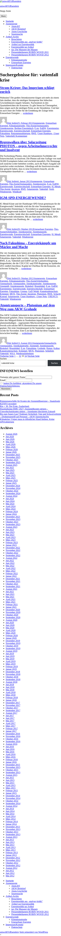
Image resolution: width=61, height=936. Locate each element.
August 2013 (11, 837)
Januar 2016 (11, 762)
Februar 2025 (12, 480)
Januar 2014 (11, 824)
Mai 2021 (10, 597)
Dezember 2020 (13, 609)
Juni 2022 (10, 563)
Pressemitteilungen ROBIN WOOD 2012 (30, 55)
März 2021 (10, 602)
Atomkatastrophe (34, 283)
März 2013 (10, 850)
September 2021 (13, 586)
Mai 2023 (10, 535)
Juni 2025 (10, 470)
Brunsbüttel (39, 286)
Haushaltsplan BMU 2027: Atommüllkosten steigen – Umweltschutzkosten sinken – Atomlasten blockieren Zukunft (27, 410)
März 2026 (10, 447)
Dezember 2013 (13, 826)
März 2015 (10, 788)
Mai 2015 (10, 783)
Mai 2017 (10, 721)
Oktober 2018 (12, 677)
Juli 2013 (10, 839)
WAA (12, 353)
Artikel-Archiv (12, 36)
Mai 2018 (10, 690)
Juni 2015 (10, 780)
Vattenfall (9, 136)
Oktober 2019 (12, 646)
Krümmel (4, 294)
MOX (12, 294)
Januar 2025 (11, 483)
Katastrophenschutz (49, 291)
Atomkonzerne (6, 128)
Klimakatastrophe (19, 60)
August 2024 (11, 496)
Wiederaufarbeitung (25, 353)
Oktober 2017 (12, 708)
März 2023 (10, 540)
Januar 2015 (11, 793)
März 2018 (10, 695)
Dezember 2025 (13, 454)
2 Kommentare (20, 136)
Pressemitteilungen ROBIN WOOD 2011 (30, 52)
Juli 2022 (10, 560)
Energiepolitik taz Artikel (22, 47)
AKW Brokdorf (18, 29)
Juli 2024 (10, 498)
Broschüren (16, 39)
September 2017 (13, 710)
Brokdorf (29, 286)
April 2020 (10, 630)
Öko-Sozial (31, 125)
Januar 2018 (11, 700)
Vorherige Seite (7, 356)
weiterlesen (28, 113)
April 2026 (10, 444)
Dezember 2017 (13, 702)
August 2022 (11, 558)
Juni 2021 (10, 594)
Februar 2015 (12, 790)
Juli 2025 (10, 467)
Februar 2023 (12, 542)
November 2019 (13, 643)
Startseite (10, 21)
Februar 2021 (12, 604)
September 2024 (13, 493)
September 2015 (13, 772)
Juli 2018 (10, 684)
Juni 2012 (10, 873)
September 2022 (13, 555)
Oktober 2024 (12, 491)
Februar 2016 (12, 759)
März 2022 (10, 571)
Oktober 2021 (12, 584)
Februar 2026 (12, 449)
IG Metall (56, 186)
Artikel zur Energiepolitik (22, 44)
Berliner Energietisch (23, 128)
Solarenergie (32, 189)
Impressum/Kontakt (14, 65)
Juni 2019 (10, 656)
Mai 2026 (10, 442)
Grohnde (41, 348)
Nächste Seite (33, 356)
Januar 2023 (11, 545)
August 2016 (11, 744)
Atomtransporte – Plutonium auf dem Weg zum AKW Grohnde (27, 307)
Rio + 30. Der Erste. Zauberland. (15, 406)
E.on (36, 128)
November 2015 (13, 767)
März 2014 (10, 819)
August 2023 (11, 527)
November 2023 (13, 519)
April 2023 (10, 537)
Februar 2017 (12, 728)
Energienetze (53, 128)
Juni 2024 (10, 501)
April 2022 (10, 568)
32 (20, 356)
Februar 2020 (12, 635)
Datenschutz (16, 67)
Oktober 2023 (12, 522)
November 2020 (13, 612)
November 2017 (13, 705)
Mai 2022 (10, 566)
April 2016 (10, 754)
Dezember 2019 (13, 640)
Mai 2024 (10, 504)
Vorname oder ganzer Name (12, 377)
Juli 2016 (10, 746)
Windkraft (16, 191)
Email (2, 380)
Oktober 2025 (12, 460)
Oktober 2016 (12, 739)
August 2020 (11, 620)
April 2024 (10, 506)
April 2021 (10, 599)
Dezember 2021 (13, 578)
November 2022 (13, 550)
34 (26, 356)
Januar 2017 (11, 731)
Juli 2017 (10, 715)
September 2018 (13, 679)
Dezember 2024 (13, 485)
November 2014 (13, 798)
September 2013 (13, 834)
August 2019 (11, 651)
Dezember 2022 (13, 547)
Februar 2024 (12, 511)
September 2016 (13, 741)
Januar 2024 (11, 514)
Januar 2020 (11, 638)
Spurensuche (17, 34)
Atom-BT (15, 26)
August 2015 (11, 775)
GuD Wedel (33, 291)
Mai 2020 (10, 628)
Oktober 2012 (12, 863)
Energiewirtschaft (22, 131)
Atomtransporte (40, 232)
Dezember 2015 (13, 764)
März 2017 (10, 726)
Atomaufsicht (6, 283)
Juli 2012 (10, 870)
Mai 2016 (10, 752)
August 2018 (11, 682)
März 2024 (10, 509)
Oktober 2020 (12, 615)
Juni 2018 (10, 687)
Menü (3, 16)
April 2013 (10, 847)
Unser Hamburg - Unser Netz (33, 296)
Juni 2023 (10, 532)
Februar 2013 (12, 852)
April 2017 (10, 723)
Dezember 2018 (13, 671)
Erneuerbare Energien (21, 62)
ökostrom (15, 189)
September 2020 (13, 617)
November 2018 (13, 674)
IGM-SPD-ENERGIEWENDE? (23, 198)
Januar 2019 (11, 669)
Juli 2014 (10, 808)
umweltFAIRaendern (9, 6)
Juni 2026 (10, 439)
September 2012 (13, 865)
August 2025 (11, 465)
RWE (33, 133)
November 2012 (13, 860)
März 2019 (10, 664)
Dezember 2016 (13, 733)
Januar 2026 (11, 452)
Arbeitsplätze (11, 232)
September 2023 (13, 524)
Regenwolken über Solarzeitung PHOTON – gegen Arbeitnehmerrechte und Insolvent (28, 146)
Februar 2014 (12, 821)
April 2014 (10, 816)
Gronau (23, 291)
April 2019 (10, 661)
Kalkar (56, 348)
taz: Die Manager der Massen (24, 49)
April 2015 (10, 785)
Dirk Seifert (12, 123)
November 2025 (13, 457)
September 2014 (13, 803)
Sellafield (49, 351)
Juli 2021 (10, 591)
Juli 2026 (10, 436)
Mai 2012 (10, 876)
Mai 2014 (10, 814)
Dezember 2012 (13, 857)
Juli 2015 (10, 777)
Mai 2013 (10, 845)
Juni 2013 (10, 842)
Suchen (3, 358)
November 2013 (13, 829)
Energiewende (12, 57)
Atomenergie (11, 24)
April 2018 (10, 692)
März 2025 (10, 478)
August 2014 (11, 806)
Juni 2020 (10, 625)
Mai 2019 (10, 659)
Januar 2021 (11, 607)
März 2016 (10, 757)
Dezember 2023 (13, 516)
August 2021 (11, 589)
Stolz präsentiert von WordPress (33, 932)
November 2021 (13, 581)
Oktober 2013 (12, 832)
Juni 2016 (10, 749)
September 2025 (13, 462)
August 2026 (11, 434)
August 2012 (11, 868)
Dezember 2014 (13, 795)
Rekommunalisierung (20, 133)
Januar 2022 (11, 576)
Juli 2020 (10, 622)
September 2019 (13, 648)
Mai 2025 (10, 473)
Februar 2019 (12, 666)
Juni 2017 (10, 718)
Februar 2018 (12, 697)
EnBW (43, 128)
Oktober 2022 (12, 553)
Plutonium (41, 294)
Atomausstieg (42, 125)
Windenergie (5, 191)
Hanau (49, 348)
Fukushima (5, 133)
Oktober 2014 (12, 801)
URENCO (53, 296)
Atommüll (4, 286)
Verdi (51, 189)
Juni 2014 (10, 811)
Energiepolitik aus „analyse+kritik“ (27, 42)
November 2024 (13, 488)
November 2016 (13, 736)
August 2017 (11, 713)
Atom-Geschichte (19, 31)
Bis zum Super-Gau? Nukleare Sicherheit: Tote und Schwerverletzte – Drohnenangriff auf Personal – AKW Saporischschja (30, 415)
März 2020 (10, 633)
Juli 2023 (10, 529)
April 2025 (10, 475)
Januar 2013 (11, 855)
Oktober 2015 (12, 770)
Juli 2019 (10, 653)
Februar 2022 (12, 573)
